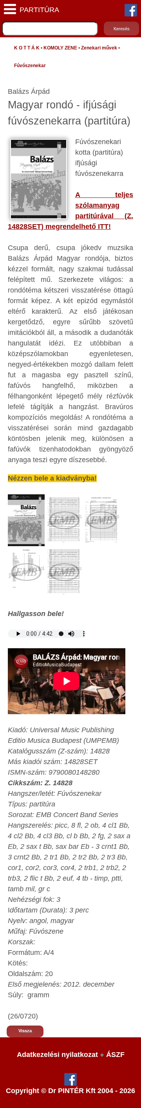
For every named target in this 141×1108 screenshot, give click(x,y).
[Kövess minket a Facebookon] (131, 10)
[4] (26, 572)
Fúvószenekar (30, 65)
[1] (26, 520)
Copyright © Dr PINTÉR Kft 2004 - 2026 (70, 1091)
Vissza (25, 1030)
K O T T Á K (27, 48)
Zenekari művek (99, 48)
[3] (101, 520)
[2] (64, 520)
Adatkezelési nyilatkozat (57, 1055)
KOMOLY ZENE (60, 48)
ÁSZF (115, 1055)
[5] (64, 572)
